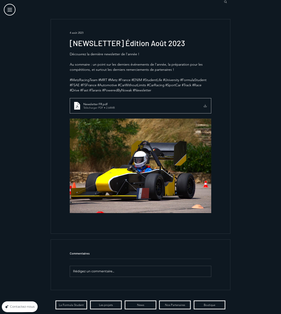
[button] (225, 1)
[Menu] (9, 9)
